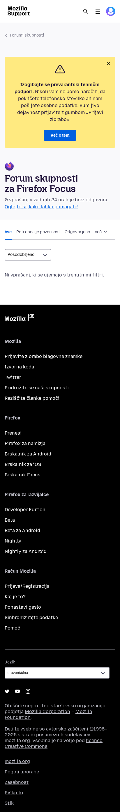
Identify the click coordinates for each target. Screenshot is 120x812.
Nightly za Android (26, 551)
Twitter (13, 377)
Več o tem (60, 135)
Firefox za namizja (25, 443)
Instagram (28, 691)
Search (85, 11)
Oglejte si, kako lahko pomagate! (41, 206)
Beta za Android (22, 530)
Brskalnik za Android (28, 454)
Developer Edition (25, 509)
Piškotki (14, 792)
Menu (98, 11)
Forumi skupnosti (27, 35)
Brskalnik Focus (22, 475)
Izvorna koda (19, 367)
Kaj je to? (15, 596)
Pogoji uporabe (22, 772)
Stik (9, 803)
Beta (10, 520)
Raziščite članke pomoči (32, 398)
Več (99, 231)
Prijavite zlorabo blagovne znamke (43, 356)
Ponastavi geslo (23, 607)
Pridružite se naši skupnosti (37, 387)
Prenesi (13, 433)
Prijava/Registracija (27, 586)
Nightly (13, 541)
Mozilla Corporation (47, 711)
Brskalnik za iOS (23, 464)
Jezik (10, 662)
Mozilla (19, 318)
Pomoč (12, 628)
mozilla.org (17, 761)
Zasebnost (17, 782)
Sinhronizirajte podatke (31, 617)
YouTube (17, 691)
